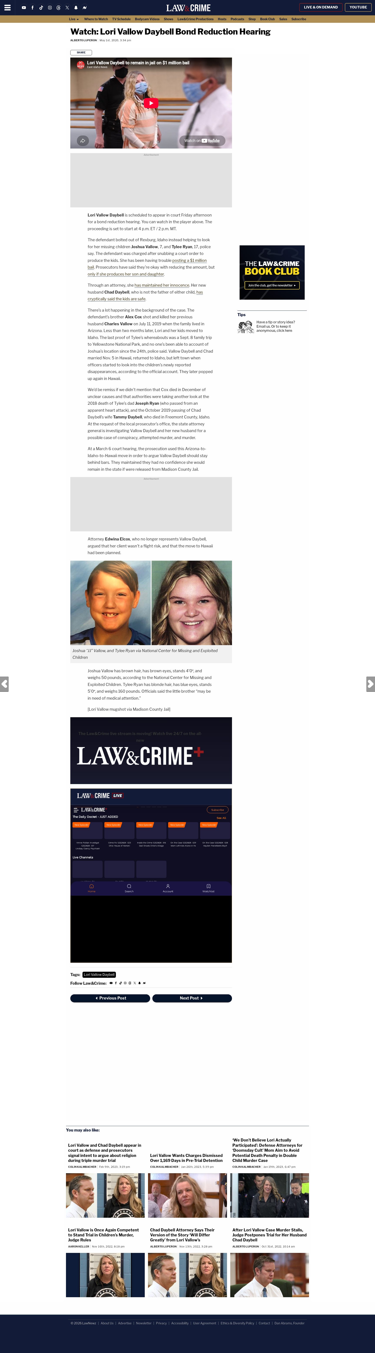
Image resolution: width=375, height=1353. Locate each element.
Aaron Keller (78, 1246)
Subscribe (298, 19)
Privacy (161, 1323)
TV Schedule (121, 19)
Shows (168, 19)
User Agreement (204, 1323)
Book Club (267, 19)
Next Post (370, 684)
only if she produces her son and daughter (126, 274)
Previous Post (4, 684)
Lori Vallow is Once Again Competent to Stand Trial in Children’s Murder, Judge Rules (103, 1235)
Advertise (125, 1323)
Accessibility (180, 1323)
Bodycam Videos (147, 19)
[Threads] (58, 10)
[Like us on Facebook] (32, 10)
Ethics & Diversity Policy (237, 1323)
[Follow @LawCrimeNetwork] (67, 10)
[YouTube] (24, 10)
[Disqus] (151, 1064)
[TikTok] (41, 10)
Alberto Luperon (83, 40)
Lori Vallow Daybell (99, 975)
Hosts (222, 19)
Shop (252, 19)
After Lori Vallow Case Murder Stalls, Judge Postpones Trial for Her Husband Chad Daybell (269, 1235)
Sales (283, 19)
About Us (107, 1323)
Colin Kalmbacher (82, 1166)
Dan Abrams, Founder (289, 1323)
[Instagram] (50, 10)
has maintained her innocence (162, 285)
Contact (264, 1323)
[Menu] (7, 7)
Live (72, 19)
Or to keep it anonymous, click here (274, 328)
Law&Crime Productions (196, 19)
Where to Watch (96, 19)
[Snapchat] (76, 10)
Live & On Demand (321, 7)
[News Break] (85, 10)
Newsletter (143, 1323)
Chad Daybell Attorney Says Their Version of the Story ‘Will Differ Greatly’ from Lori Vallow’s (182, 1235)
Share (81, 52)
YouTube (358, 7)
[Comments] (70, 46)
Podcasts (237, 19)
